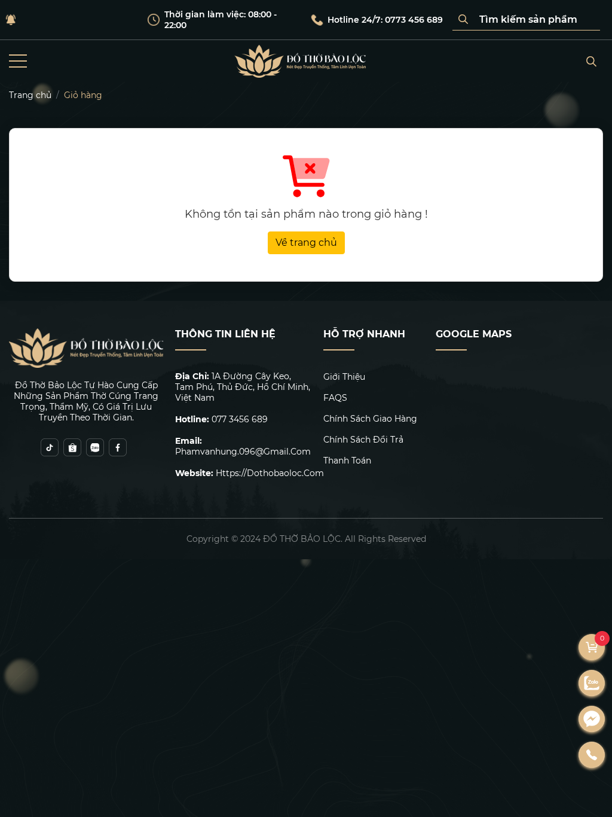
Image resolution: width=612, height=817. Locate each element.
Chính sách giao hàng (370, 418)
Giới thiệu (344, 376)
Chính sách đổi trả (363, 439)
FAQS (335, 397)
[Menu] (18, 61)
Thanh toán (347, 460)
